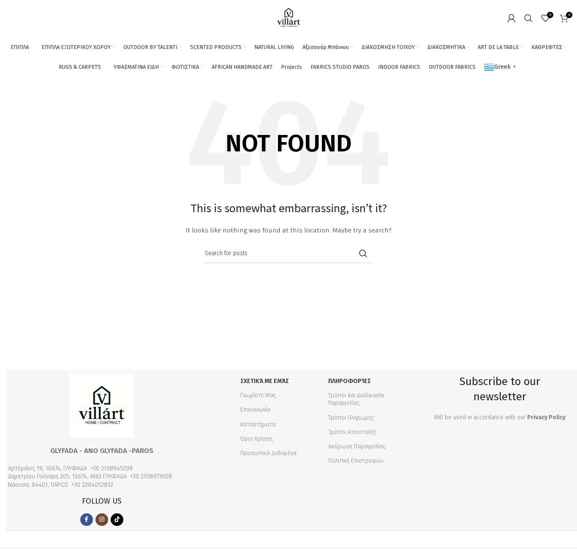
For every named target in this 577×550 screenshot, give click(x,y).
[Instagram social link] (101, 519)
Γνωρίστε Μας (258, 395)
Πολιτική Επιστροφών (356, 460)
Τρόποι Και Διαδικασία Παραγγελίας (356, 399)
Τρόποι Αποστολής (352, 432)
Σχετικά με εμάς (264, 381)
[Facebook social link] (86, 519)
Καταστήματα (257, 424)
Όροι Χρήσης (256, 438)
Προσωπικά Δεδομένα (268, 453)
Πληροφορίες (349, 381)
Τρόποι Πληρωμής (351, 417)
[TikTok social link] (117, 519)
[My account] (511, 18)
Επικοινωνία (255, 409)
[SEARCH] (363, 253)
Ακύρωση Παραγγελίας (357, 446)
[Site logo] (289, 17)
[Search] (528, 18)
